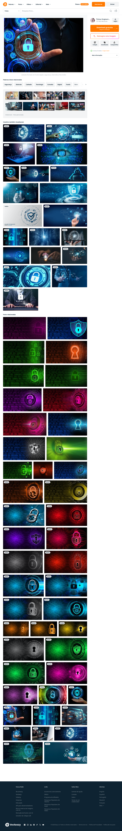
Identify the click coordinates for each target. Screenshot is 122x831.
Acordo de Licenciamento (52, 792)
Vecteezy (19, 794)
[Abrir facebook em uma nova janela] (24, 825)
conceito (50, 84)
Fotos (20, 4)
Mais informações (97, 55)
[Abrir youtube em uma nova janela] (43, 825)
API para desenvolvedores (24, 806)
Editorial (38, 4)
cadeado (29, 84)
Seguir (115, 21)
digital (59, 84)
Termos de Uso (83, 825)
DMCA (46, 794)
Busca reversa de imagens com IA (24, 809)
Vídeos (29, 4)
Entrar (112, 4)
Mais (47, 4)
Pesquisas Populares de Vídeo (52, 810)
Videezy (18, 797)
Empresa (19, 800)
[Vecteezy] (5, 4)
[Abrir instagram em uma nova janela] (28, 825)
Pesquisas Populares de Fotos (52, 805)
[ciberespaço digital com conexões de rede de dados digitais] (44, 237)
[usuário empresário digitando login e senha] (20, 300)
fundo (68, 84)
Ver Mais (77, 106)
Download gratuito (105, 28)
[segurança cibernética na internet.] (74, 255)
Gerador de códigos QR (23, 816)
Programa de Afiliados (51, 797)
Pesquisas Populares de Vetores (52, 801)
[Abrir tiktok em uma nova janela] (37, 825)
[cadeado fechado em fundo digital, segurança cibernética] (11, 174)
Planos (77, 4)
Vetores (11, 4)
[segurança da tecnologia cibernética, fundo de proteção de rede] (22, 216)
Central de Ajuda (77, 792)
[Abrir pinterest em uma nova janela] (34, 825)
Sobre (73, 797)
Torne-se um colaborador (76, 801)
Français (102, 803)
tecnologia (39, 84)
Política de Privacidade (95, 825)
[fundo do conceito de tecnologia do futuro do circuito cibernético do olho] (61, 154)
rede (76, 84)
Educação (19, 803)
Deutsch (102, 800)
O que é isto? (105, 51)
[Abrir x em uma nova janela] (40, 825)
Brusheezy (19, 792)
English (101, 792)
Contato (74, 794)
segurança (8, 84)
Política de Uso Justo (109, 825)
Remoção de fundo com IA (24, 813)
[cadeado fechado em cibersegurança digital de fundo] (53, 694)
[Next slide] (84, 84)
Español (102, 794)
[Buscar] (111, 11)
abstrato (19, 84)
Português (102, 797)
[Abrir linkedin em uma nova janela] (31, 825)
